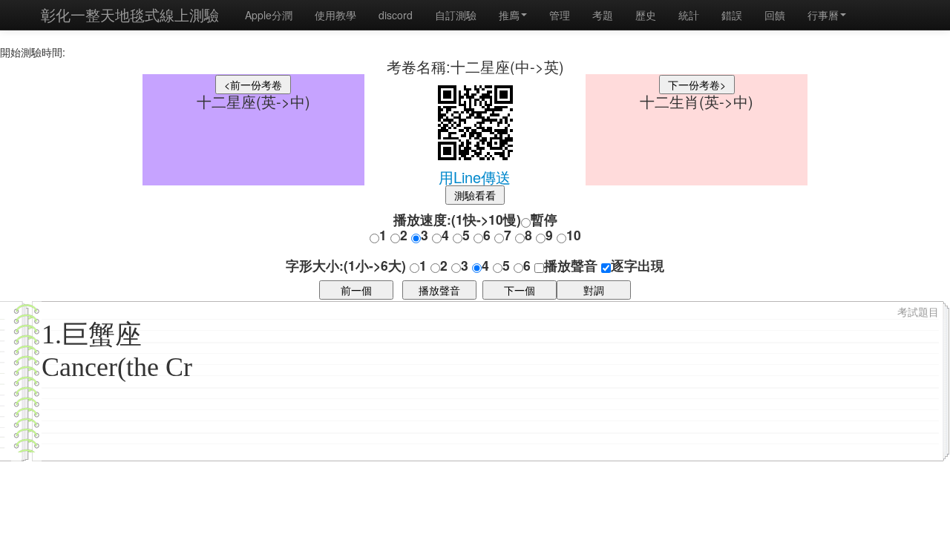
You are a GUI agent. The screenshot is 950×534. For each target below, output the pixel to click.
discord (396, 14)
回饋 (774, 14)
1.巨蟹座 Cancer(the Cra (123, 350)
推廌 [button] (509, 14)
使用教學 (335, 14)
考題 (602, 14)
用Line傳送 (475, 177)
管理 (559, 14)
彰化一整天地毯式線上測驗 (130, 14)
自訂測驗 (455, 14)
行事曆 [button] (823, 14)
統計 (688, 14)
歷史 (645, 14)
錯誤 (731, 14)
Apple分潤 (268, 14)
